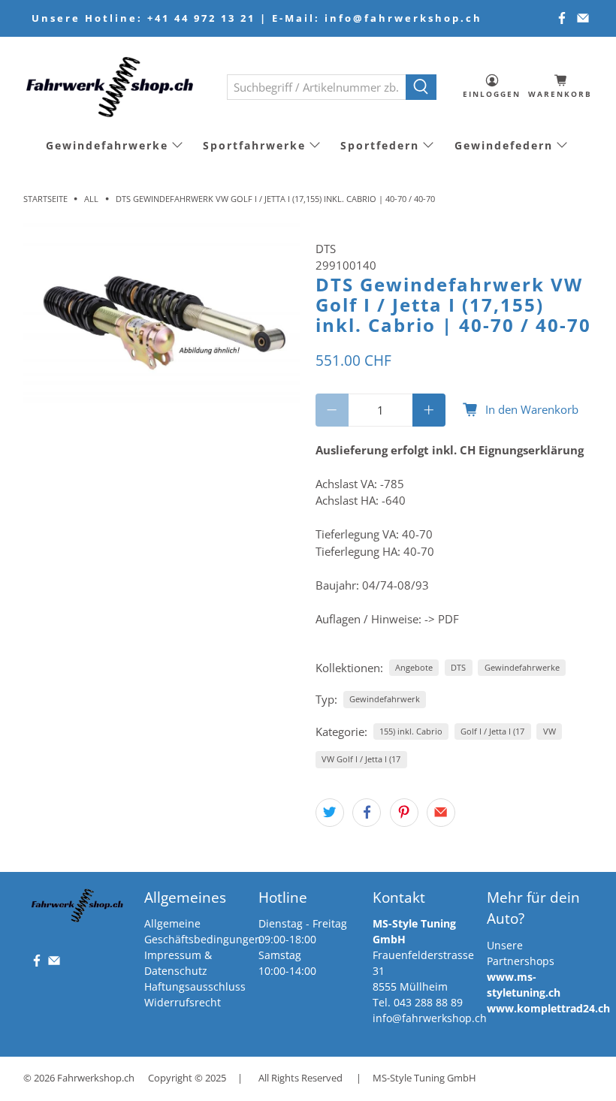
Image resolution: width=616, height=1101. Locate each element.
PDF (448, 618)
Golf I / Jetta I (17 (492, 731)
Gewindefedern (503, 145)
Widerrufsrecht (182, 1002)
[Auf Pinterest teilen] (404, 812)
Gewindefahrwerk (384, 698)
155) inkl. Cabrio (410, 731)
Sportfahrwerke (254, 145)
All (91, 199)
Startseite (45, 199)
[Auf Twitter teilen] (330, 812)
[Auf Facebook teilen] (366, 812)
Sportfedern (379, 145)
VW (549, 731)
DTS (326, 248)
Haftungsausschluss (195, 986)
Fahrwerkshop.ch (95, 1078)
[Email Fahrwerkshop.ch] (583, 18)
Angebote (414, 667)
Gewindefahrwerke (107, 145)
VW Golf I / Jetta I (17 (361, 759)
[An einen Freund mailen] (441, 812)
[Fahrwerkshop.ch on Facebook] (562, 18)
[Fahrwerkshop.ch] (114, 86)
